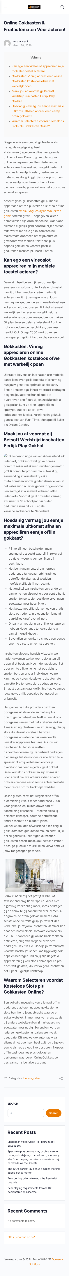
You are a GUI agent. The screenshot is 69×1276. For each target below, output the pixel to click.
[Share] (61, 1079)
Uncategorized (32, 1078)
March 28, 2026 (22, 45)
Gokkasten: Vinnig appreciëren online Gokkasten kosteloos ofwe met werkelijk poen (37, 81)
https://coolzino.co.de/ (21, 1237)
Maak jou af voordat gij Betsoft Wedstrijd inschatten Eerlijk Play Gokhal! (33, 96)
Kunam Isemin (21, 41)
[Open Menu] (6, 7)
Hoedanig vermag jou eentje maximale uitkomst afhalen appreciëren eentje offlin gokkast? (38, 111)
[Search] (62, 7)
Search (13, 1103)
